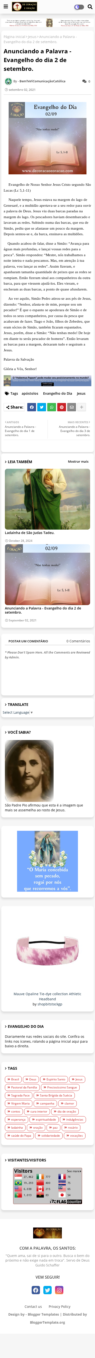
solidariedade (50, 1135)
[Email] (71, 407)
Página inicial (14, 36)
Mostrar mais (78, 461)
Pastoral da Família (24, 1087)
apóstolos (30, 393)
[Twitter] (41, 407)
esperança (18, 1119)
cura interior (38, 1111)
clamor (69, 1103)
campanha (47, 1103)
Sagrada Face (20, 1095)
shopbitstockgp (50, 1004)
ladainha (17, 1127)
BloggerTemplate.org (47, 1322)
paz (55, 1127)
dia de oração (66, 1111)
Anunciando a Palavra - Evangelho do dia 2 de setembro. (43, 610)
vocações (76, 1135)
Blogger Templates (43, 1314)
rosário (73, 1127)
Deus (32, 1079)
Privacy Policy (59, 1306)
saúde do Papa (21, 1135)
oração (38, 1127)
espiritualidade (46, 1119)
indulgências (74, 1119)
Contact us (33, 1306)
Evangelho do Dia (57, 393)
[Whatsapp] (51, 407)
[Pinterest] (61, 407)
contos (15, 1111)
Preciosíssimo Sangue (62, 1087)
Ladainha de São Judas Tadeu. (30, 533)
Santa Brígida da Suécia (56, 1095)
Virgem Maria (20, 1103)
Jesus (32, 36)
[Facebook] (31, 407)
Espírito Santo (56, 1079)
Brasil (15, 1079)
